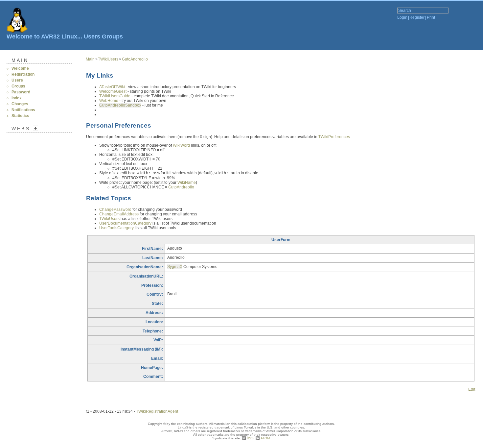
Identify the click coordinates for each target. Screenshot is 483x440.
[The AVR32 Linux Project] (17, 25)
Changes (20, 104)
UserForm (280, 239)
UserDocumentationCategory (125, 223)
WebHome (108, 100)
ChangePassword (115, 209)
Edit (471, 389)
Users (92, 36)
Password (21, 92)
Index (17, 98)
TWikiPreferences (334, 136)
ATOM (265, 438)
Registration (23, 74)
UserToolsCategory (116, 228)
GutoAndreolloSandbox (120, 105)
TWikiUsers (108, 59)
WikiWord (181, 145)
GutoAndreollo (135, 59)
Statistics (20, 115)
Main (20, 60)
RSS (250, 438)
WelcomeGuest (112, 91)
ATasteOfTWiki (112, 87)
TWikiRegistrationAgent (157, 411)
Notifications (23, 110)
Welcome (20, 68)
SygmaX (174, 266)
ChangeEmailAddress (119, 214)
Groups (112, 36)
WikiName (186, 182)
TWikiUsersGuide (114, 96)
